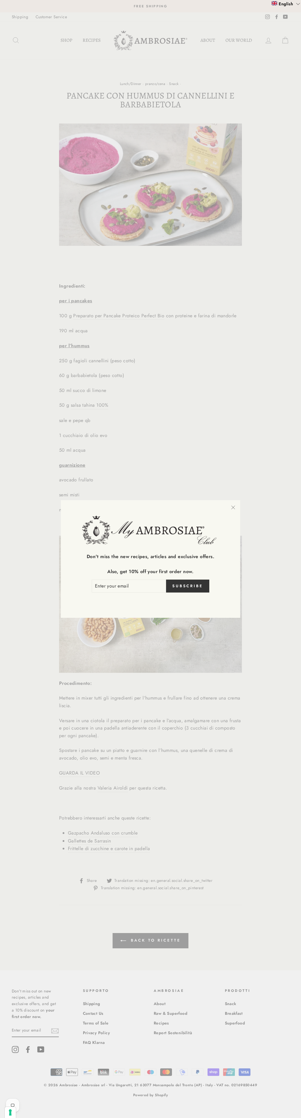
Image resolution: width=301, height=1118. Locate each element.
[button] (286, 3)
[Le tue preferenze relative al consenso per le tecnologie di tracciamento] (10, 1112)
